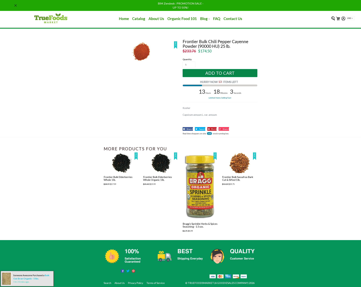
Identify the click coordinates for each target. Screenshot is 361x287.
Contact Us (233, 18)
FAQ (216, 18)
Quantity (187, 59)
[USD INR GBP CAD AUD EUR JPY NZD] (350, 18)
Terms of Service (155, 282)
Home (124, 18)
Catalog (138, 18)
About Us (156, 18)
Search (107, 282)
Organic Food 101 (182, 18)
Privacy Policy (135, 282)
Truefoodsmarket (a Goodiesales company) (218, 282)
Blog (205, 18)
